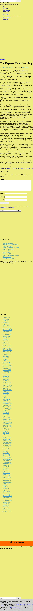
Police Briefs (6, 10)
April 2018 (6, 471)
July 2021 (6, 411)
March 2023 (6, 380)
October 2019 (7, 443)
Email (2, 196)
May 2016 (6, 506)
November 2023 (7, 368)
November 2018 (7, 460)
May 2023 (6, 377)
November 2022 (7, 387)
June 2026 (6, 320)
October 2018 (7, 462)
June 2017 (6, 486)
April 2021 (6, 416)
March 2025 (6, 343)
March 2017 (6, 491)
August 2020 (6, 428)
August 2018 (6, 465)
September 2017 (7, 482)
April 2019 (6, 453)
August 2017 (6, 483)
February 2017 (7, 493)
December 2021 (7, 403)
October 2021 (7, 407)
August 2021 (6, 410)
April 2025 (6, 342)
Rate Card (6, 14)
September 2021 (7, 408)
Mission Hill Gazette (8, 254)
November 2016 (7, 497)
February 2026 (7, 327)
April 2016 (6, 508)
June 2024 (6, 357)
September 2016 (7, 500)
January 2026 (7, 328)
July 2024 (6, 356)
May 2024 (6, 359)
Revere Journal (7, 257)
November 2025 (7, 331)
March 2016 (6, 509)
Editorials (5, 8)
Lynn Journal (6, 252)
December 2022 (7, 385)
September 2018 (7, 463)
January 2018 (7, 476)
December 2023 (7, 367)
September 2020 (7, 426)
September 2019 (7, 445)
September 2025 (7, 334)
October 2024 (7, 351)
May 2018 (6, 470)
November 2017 (7, 479)
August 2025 (6, 336)
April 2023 (6, 379)
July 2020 (6, 430)
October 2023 (7, 370)
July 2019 (6, 448)
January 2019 (7, 457)
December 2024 (7, 348)
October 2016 (7, 499)
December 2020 (7, 422)
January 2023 (7, 383)
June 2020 (6, 431)
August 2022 (6, 391)
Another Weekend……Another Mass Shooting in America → (16, 168)
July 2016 (6, 503)
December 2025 (7, 330)
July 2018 (6, 466)
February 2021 (7, 419)
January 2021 (7, 420)
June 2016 (6, 505)
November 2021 (7, 405)
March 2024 (6, 362)
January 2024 (7, 365)
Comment (3, 179)
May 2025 (6, 340)
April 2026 (6, 324)
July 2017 (6, 485)
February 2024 (7, 363)
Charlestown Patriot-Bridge (10, 244)
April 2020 (6, 434)
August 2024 (6, 354)
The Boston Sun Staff (7, 67)
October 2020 (7, 425)
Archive (5, 19)
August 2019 (6, 446)
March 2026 (6, 325)
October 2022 (7, 388)
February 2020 (7, 437)
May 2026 (6, 322)
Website (2, 200)
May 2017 (6, 488)
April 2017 (6, 490)
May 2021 (6, 414)
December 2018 (7, 459)
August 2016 (6, 502)
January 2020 (7, 439)
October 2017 (7, 480)
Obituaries (6, 11)
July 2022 (6, 393)
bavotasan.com (21, 609)
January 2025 (7, 347)
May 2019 (6, 451)
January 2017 (7, 494)
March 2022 (6, 399)
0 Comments (25, 67)
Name (2, 193)
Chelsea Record (7, 246)
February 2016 (7, 511)
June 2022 (6, 394)
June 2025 (6, 339)
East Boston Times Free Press (11, 247)
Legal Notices (7, 17)
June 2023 (6, 376)
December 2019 (7, 440)
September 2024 (7, 353)
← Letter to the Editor (6, 167)
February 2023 (7, 382)
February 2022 (7, 400)
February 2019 (7, 456)
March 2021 (6, 417)
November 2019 (7, 442)
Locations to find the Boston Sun (12, 16)
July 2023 (6, 374)
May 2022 (6, 396)
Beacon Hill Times (8, 243)
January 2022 (7, 402)
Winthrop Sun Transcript (9, 258)
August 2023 (6, 373)
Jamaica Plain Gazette (9, 250)
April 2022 (6, 397)
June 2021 (6, 413)
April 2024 (6, 360)
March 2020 (6, 436)
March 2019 (6, 454)
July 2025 (6, 337)
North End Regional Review (11, 255)
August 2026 (6, 317)
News (5, 7)
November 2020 (7, 423)
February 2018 (7, 474)
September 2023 (7, 371)
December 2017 (7, 477)
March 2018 (6, 473)
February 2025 (7, 345)
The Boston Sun (4, 2)
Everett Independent (8, 249)
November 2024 (7, 350)
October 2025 (7, 333)
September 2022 (7, 390)
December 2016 (7, 496)
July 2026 (6, 319)
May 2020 (6, 433)
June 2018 (6, 468)
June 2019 (6, 450)
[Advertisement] (16, 40)
